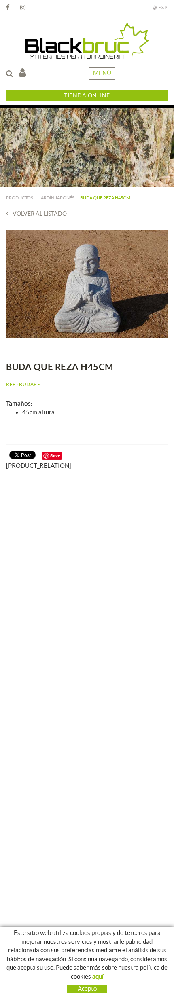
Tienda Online (87, 95)
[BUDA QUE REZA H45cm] (87, 284)
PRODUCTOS (19, 197)
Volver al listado (40, 213)
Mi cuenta (24, 73)
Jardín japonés (56, 197)
